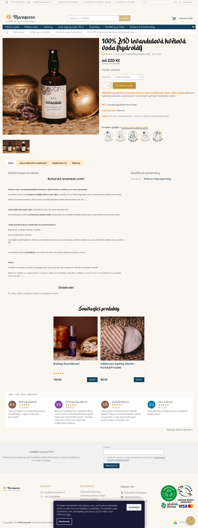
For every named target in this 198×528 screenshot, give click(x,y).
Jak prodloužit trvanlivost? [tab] (33, 163)
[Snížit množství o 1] (111, 87)
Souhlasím (134, 507)
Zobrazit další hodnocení (179, 429)
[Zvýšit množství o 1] (111, 84)
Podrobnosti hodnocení (138, 54)
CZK (175, 2)
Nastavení (64, 521)
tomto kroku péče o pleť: (135, 127)
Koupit (92, 379)
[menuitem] (12, 27)
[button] (190, 520)
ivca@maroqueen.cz (54, 492)
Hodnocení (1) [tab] (60, 163)
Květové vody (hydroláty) (157, 178)
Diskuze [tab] (76, 163)
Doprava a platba (125, 2)
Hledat (124, 18)
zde (68, 514)
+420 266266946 (52, 496)
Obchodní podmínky (68, 2)
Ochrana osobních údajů (97, 2)
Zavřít (117, 153)
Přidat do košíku (126, 85)
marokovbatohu (133, 497)
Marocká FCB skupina (135, 492)
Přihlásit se (111, 466)
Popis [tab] (11, 163)
